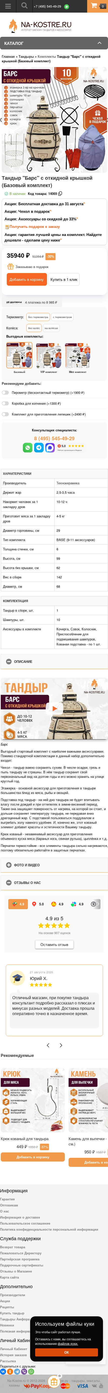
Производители (12, 1294)
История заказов (13, 1354)
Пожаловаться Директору (20, 1253)
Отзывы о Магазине (16, 1271)
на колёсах (51, 328)
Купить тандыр (12, 1313)
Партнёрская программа (19, 1259)
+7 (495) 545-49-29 (47, 6)
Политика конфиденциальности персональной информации (49, 1229)
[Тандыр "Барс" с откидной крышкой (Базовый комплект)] (54, 120)
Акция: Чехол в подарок (27, 211)
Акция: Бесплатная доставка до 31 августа (44, 204)
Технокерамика (68, 483)
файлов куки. (68, 1343)
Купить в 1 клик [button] (63, 279)
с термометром (62, 317)
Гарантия (7, 1199)
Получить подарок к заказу (35, 226)
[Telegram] (17, 1372)
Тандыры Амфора (15, 1319)
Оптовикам (9, 1205)
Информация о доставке (20, 1217)
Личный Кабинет (13, 1348)
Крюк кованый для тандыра (24, 1138)
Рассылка (8, 1360)
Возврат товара (12, 1246)
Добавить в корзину (27, 279)
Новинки (7, 1325)
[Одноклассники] (10, 1372)
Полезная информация (18, 1331)
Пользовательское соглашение (25, 1223)
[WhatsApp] (31, 1372)
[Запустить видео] (54, 709)
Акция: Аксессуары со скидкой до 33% (40, 219)
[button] (48, 1045)
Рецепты (7, 1307)
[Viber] (24, 1372)
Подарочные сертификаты (21, 1265)
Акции (5, 1300)
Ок (66, 1352)
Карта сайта (9, 1277)
